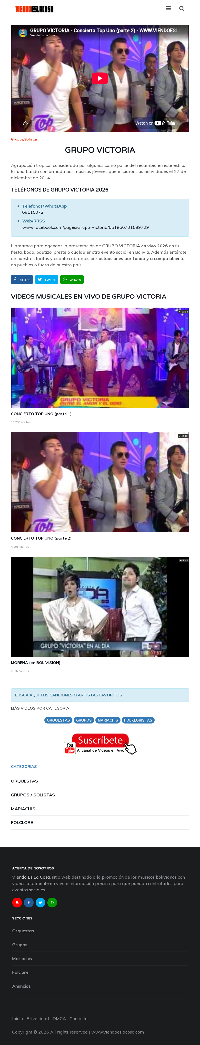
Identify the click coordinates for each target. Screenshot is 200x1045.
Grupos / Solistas (33, 795)
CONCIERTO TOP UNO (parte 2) (41, 538)
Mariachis (23, 809)
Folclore (22, 822)
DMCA (59, 1018)
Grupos (19, 944)
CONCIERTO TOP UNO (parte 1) (41, 413)
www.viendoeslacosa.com (117, 1032)
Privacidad (38, 1018)
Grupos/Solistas (24, 139)
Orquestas (24, 781)
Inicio (17, 1018)
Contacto (79, 1018)
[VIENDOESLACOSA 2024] (34, 8)
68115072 (33, 212)
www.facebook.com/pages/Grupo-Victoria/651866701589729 (85, 227)
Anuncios (21, 986)
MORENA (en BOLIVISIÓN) (35, 662)
